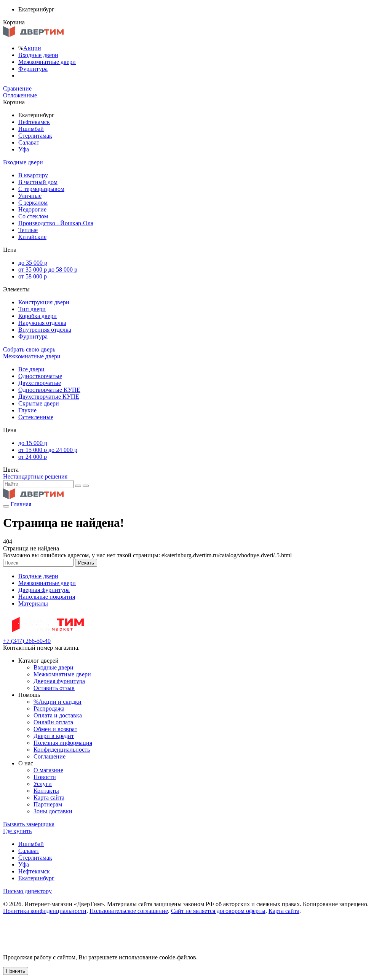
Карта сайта (49, 797)
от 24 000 (32, 456)
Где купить (17, 831)
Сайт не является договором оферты (218, 911)
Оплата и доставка (58, 715)
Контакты (46, 790)
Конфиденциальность (62, 749)
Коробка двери (37, 316)
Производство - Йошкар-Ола (55, 223)
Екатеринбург (36, 878)
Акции (32, 48)
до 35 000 (32, 262)
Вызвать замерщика (28, 824)
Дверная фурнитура (44, 590)
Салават (28, 142)
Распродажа (49, 708)
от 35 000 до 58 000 (47, 269)
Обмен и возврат (55, 729)
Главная (21, 504)
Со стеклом (33, 216)
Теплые (28, 230)
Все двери (31, 369)
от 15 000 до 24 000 (47, 450)
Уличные (30, 195)
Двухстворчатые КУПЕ (48, 396)
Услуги (43, 784)
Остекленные (35, 417)
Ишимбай (31, 129)
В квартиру (33, 175)
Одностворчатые (40, 376)
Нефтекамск (34, 122)
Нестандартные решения (35, 476)
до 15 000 (32, 443)
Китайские (32, 237)
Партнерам (48, 804)
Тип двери (32, 309)
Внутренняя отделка (44, 329)
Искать (86, 563)
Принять (15, 971)
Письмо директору (27, 891)
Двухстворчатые (39, 383)
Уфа (23, 149)
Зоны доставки (53, 811)
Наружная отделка (42, 323)
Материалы (33, 603)
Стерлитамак (35, 135)
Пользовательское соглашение (129, 911)
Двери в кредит (54, 736)
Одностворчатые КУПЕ (49, 389)
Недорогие (32, 209)
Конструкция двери (43, 302)
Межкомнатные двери (47, 62)
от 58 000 (32, 276)
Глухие (27, 410)
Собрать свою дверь (29, 349)
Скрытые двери (38, 403)
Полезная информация (63, 742)
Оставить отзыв (54, 688)
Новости (45, 777)
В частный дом (38, 182)
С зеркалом (33, 202)
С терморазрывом (41, 189)
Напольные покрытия (46, 596)
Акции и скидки (58, 701)
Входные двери (38, 55)
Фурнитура (33, 68)
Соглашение (50, 756)
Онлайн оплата (53, 722)
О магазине (48, 770)
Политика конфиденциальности (44, 911)
